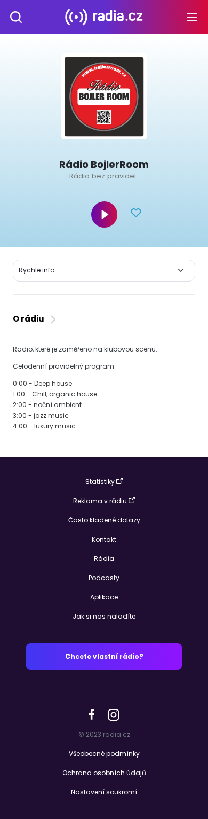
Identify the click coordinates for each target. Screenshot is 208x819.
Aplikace (104, 597)
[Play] (104, 214)
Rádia (104, 558)
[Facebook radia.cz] (91, 714)
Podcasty (104, 577)
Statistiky (100, 481)
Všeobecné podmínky (104, 753)
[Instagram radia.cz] (113, 714)
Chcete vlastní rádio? (104, 656)
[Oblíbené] (136, 214)
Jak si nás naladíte (104, 616)
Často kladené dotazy (104, 520)
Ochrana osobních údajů (104, 772)
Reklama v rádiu (100, 500)
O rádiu (30, 318)
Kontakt (104, 539)
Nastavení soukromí (104, 792)
